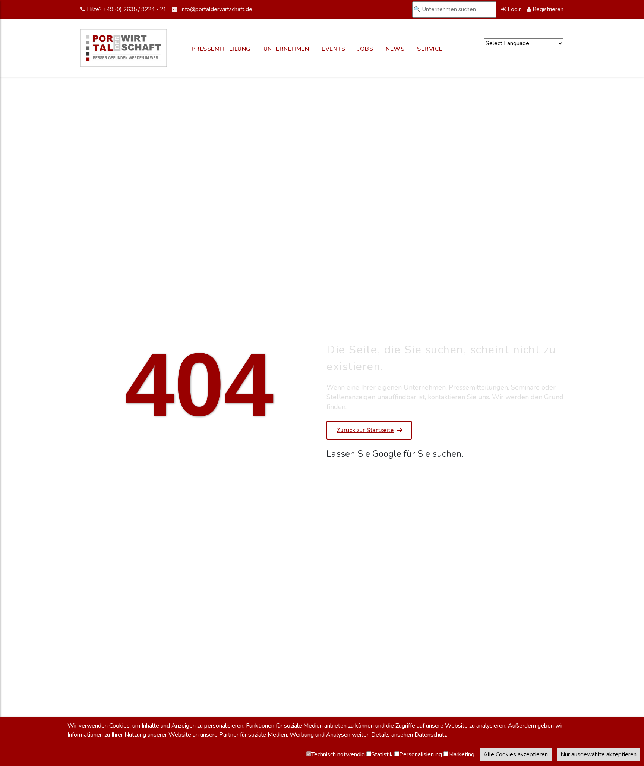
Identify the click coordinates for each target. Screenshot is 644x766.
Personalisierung (420, 754)
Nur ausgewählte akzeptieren (599, 754)
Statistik (382, 754)
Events (333, 49)
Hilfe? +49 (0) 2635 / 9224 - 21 (127, 9)
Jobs (365, 49)
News (395, 49)
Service (430, 49)
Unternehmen (286, 49)
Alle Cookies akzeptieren (515, 754)
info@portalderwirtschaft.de (215, 9)
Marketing (461, 754)
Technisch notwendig (338, 754)
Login (514, 9)
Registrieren (547, 9)
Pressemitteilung (221, 49)
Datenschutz (430, 735)
